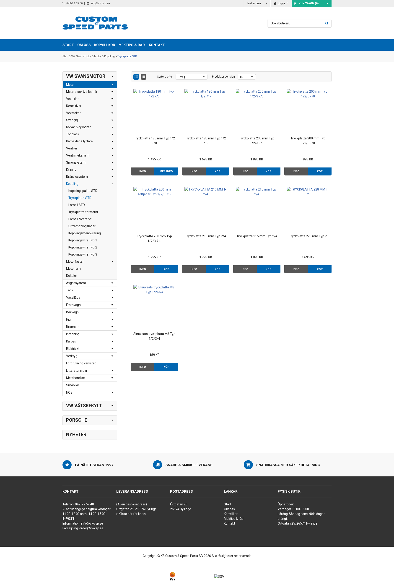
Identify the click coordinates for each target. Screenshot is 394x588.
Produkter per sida (223, 76)
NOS (69, 392)
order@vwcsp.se (91, 528)
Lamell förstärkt (79, 219)
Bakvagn (72, 312)
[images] (136, 77)
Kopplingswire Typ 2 (82, 247)
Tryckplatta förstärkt (83, 212)
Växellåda (73, 297)
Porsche (76, 420)
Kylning (71, 169)
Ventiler (71, 148)
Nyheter (76, 434)
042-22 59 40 (74, 3)
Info (142, 171)
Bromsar (72, 327)
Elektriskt (72, 348)
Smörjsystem (76, 162)
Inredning (73, 334)
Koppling (109, 56)
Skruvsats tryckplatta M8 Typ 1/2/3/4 (154, 336)
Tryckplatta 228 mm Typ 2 (308, 236)
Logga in (282, 3)
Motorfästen (75, 261)
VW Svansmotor (81, 56)
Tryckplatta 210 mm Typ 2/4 (205, 236)
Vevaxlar (72, 99)
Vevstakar (73, 113)
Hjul (68, 319)
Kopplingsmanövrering (84, 233)
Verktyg (71, 356)
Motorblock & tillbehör (81, 92)
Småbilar (72, 385)
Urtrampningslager (82, 226)
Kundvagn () (309, 3)
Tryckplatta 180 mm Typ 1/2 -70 (154, 140)
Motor (97, 56)
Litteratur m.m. (77, 370)
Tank (69, 290)
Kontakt (157, 45)
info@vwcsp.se (100, 3)
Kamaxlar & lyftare (79, 141)
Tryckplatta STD (127, 56)
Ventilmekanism (78, 155)
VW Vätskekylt (84, 405)
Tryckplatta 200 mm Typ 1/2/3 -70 (256, 140)
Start (65, 56)
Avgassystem (76, 283)
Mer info (166, 171)
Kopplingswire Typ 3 (82, 254)
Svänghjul (73, 120)
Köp (217, 171)
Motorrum (73, 268)
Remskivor (73, 106)
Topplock (72, 134)
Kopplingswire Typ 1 (82, 240)
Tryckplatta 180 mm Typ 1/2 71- (205, 140)
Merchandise (75, 378)
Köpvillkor (231, 514)
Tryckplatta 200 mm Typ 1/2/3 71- (154, 238)
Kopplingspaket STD (82, 191)
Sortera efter (165, 76)
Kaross (71, 341)
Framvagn (73, 305)
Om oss (229, 509)
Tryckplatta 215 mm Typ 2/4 (256, 236)
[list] (143, 77)
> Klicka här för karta (131, 514)
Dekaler (71, 275)
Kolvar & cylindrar (78, 127)
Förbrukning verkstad (81, 363)
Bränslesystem (77, 176)
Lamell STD (76, 205)
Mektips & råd (234, 518)
